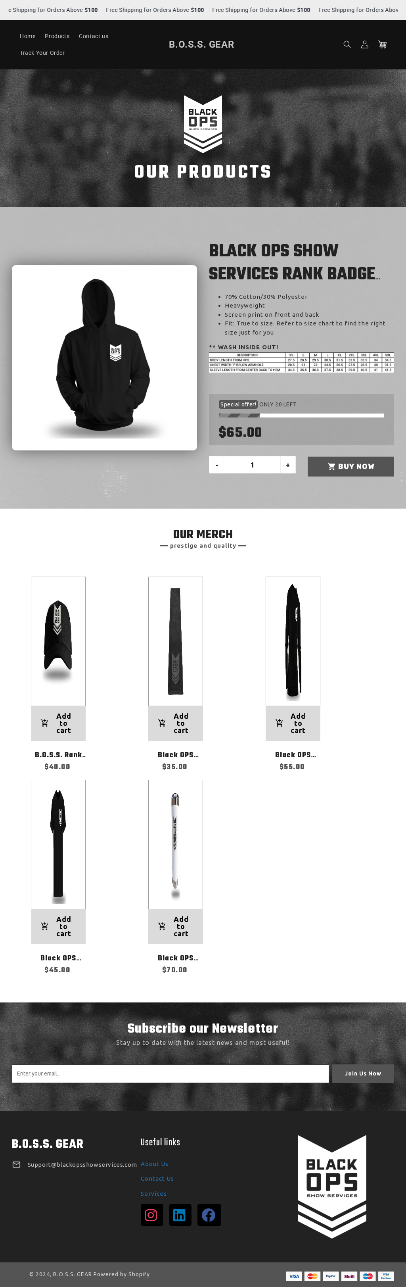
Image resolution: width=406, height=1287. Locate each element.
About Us (155, 1163)
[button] (347, 44)
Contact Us (157, 1178)
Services (154, 1193)
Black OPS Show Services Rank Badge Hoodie (292, 274)
